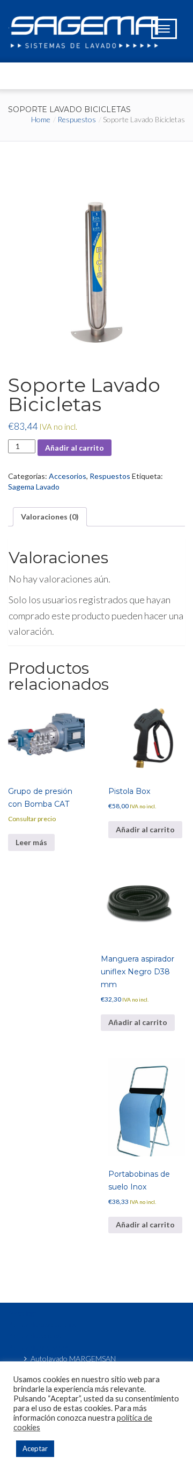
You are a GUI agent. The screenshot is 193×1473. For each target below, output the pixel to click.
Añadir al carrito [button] (145, 829)
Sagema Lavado (34, 486)
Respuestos (76, 119)
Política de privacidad (39, 1347)
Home (40, 119)
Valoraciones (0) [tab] (50, 516)
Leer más (31, 842)
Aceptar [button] (35, 1448)
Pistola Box (129, 791)
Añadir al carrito (74, 447)
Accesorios (67, 476)
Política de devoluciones (42, 1324)
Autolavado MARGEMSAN (73, 1358)
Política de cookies (34, 1336)
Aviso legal (23, 1313)
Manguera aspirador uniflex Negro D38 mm (137, 971)
